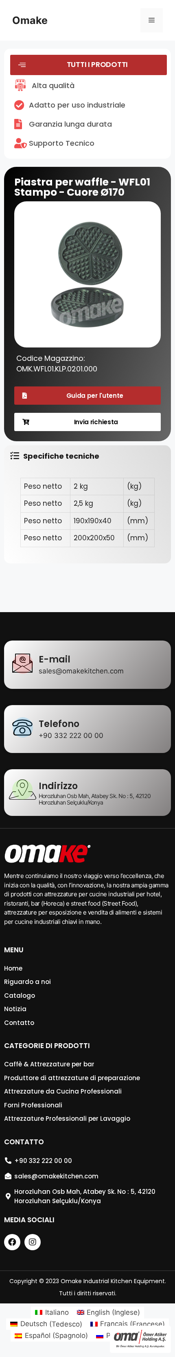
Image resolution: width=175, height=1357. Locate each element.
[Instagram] (32, 1242)
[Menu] (151, 20)
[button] (88, 65)
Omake (30, 20)
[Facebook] (12, 1242)
